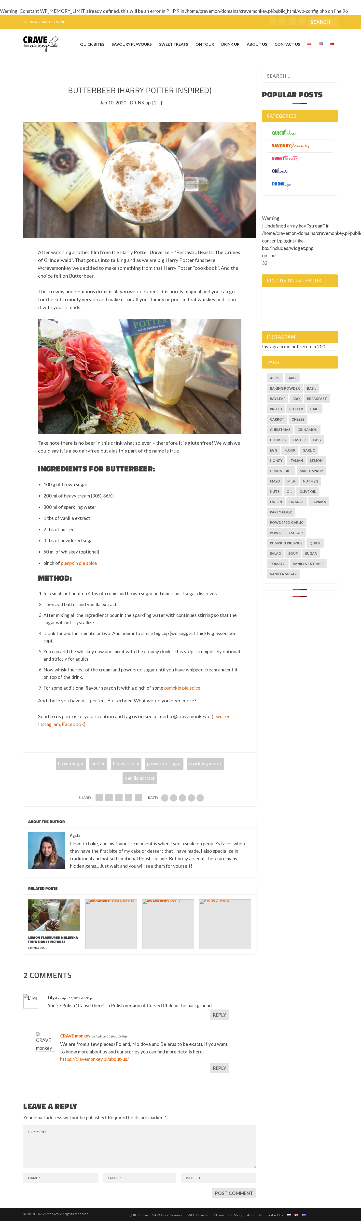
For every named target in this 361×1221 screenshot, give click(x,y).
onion (276, 502)
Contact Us (287, 44)
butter (98, 763)
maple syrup (311, 471)
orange (296, 502)
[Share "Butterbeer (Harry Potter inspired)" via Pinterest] (138, 798)
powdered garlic (287, 522)
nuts (274, 491)
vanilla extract (140, 778)
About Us (257, 44)
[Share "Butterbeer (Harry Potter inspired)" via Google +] (119, 798)
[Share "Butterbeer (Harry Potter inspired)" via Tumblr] (129, 798)
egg (273, 450)
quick (315, 543)
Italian (296, 460)
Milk (291, 481)
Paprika (318, 502)
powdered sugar (164, 763)
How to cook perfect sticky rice (74, 22)
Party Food (281, 512)
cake (314, 409)
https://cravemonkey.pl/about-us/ (94, 1059)
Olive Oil (307, 491)
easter (299, 440)
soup (293, 553)
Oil (289, 491)
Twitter (221, 716)
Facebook (73, 724)
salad (275, 553)
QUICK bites (92, 44)
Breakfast (317, 399)
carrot (277, 419)
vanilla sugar (283, 574)
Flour (289, 450)
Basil (311, 388)
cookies (278, 440)
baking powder (285, 388)
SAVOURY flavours (132, 44)
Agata (75, 835)
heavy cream (126, 763)
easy (317, 440)
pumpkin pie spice (79, 563)
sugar (311, 553)
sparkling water (205, 763)
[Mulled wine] (225, 924)
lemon (316, 460)
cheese (298, 419)
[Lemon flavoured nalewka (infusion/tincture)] (54, 915)
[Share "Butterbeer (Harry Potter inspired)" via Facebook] (99, 798)
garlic (309, 450)
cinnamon (307, 429)
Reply (219, 1015)
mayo (275, 481)
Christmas (280, 429)
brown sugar (70, 763)
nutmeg (310, 481)
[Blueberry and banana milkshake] (111, 924)
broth (276, 409)
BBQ (296, 399)
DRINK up (230, 44)
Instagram (49, 724)
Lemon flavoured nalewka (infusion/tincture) (53, 939)
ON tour (204, 44)
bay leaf (277, 399)
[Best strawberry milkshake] (168, 924)
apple (275, 378)
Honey (276, 460)
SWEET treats (173, 44)
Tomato (278, 564)
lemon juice (281, 471)
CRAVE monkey (75, 1035)
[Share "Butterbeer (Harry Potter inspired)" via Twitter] (109, 798)
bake (292, 378)
